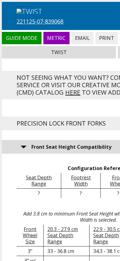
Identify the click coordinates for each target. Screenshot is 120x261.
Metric (56, 38)
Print (106, 38)
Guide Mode (21, 38)
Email (82, 38)
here (72, 92)
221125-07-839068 (40, 21)
